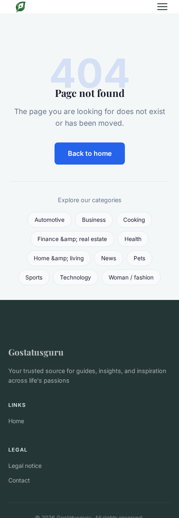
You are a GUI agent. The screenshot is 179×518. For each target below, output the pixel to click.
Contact (19, 480)
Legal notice (25, 465)
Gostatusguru (36, 352)
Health (133, 239)
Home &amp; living (59, 258)
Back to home (90, 153)
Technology (75, 277)
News (108, 258)
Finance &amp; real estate (72, 239)
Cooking (134, 219)
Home (16, 420)
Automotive (50, 219)
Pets (139, 258)
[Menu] (162, 6)
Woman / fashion (131, 277)
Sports (33, 277)
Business (94, 219)
